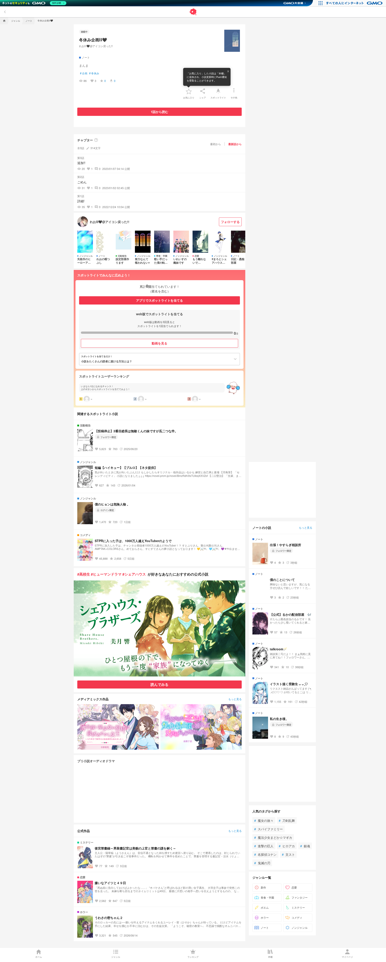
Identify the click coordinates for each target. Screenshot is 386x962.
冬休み (94, 73)
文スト (288, 854)
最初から (215, 144)
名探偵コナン (265, 854)
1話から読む (159, 111)
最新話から (235, 144)
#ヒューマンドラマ (106, 574)
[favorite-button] (188, 91)
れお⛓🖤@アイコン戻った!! (96, 46)
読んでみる (159, 684)
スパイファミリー (268, 829)
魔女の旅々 (263, 820)
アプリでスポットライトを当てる (159, 300)
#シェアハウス (134, 574)
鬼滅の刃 (262, 863)
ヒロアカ (287, 846)
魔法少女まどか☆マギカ (273, 837)
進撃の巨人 (263, 846)
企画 (83, 73)
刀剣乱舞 (287, 820)
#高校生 (83, 574)
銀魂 (305, 846)
